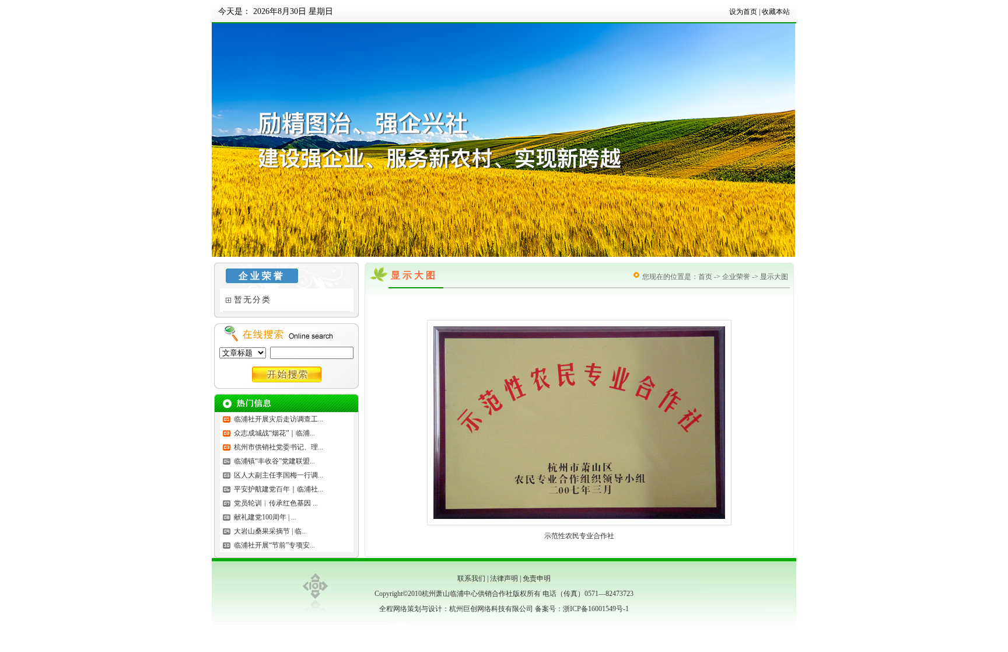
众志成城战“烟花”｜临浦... (274, 433)
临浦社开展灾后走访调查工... (278, 419)
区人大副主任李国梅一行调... (278, 475)
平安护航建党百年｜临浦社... (278, 489)
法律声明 (504, 578)
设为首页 (743, 12)
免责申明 (537, 578)
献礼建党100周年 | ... (265, 517)
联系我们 (471, 578)
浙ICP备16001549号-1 (596, 609)
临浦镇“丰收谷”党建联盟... (274, 461)
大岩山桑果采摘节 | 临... (270, 531)
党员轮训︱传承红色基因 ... (276, 503)
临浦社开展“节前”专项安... (274, 545)
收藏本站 (776, 12)
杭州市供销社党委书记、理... (278, 447)
